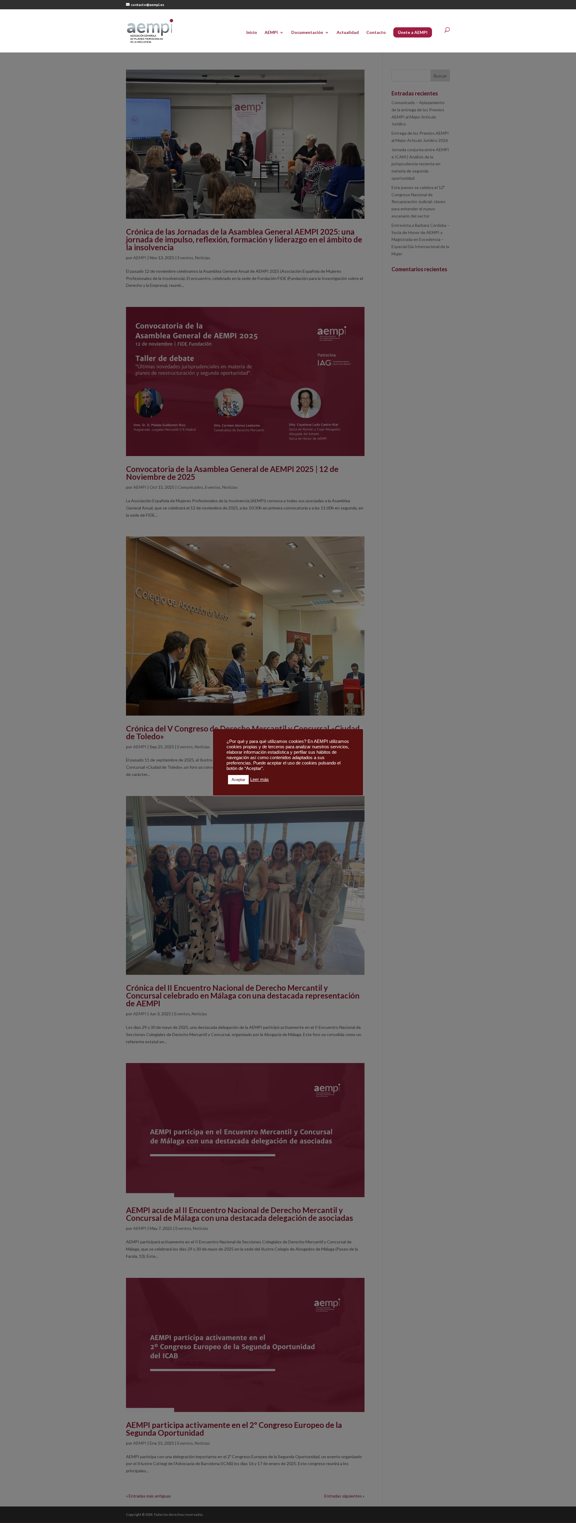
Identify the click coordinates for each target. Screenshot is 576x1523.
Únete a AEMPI (413, 32)
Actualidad (348, 32)
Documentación (307, 32)
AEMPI (271, 32)
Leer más (259, 779)
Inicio (251, 32)
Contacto (376, 32)
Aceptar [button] (238, 779)
